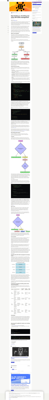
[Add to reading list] (8, 31)
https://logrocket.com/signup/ (16, 325)
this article (15, 127)
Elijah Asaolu (15, 20)
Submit (13, 369)
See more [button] (12, 390)
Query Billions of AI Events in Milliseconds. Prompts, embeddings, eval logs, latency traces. (20, 385)
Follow (37, 4)
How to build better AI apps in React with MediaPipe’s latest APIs (36, 13)
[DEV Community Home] (8, 0)
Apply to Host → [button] (34, 32)
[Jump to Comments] (8, 28)
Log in (36, 0)
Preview (16, 369)
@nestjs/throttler (17, 131)
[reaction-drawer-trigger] (8, 26)
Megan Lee (13, 12)
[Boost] (8, 32)
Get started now (13, 344)
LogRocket (16, 12)
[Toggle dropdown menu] (29, 346)
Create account (39, 0)
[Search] (9, 0)
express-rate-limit (24, 130)
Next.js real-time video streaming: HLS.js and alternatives (36, 15)
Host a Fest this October (36, 27)
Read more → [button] (12, 362)
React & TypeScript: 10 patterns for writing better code (36, 18)
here (13, 205)
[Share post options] (8, 34)
